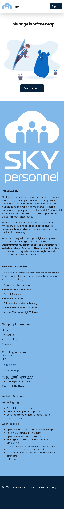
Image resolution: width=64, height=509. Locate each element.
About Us (7, 330)
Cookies (6, 344)
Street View (10, 364)
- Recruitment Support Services (19, 307)
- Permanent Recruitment (16, 285)
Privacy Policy (9, 339)
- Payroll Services (11, 294)
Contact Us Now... (14, 386)
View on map (11, 370)
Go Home (30, 88)
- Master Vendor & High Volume (20, 312)
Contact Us (8, 334)
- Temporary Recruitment (16, 289)
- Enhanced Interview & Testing (19, 303)
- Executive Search (12, 298)
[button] (17, 6)
